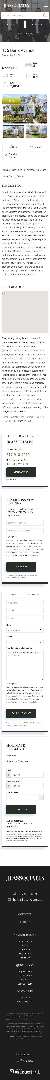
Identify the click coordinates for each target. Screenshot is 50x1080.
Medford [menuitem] (25, 945)
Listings (14, 417)
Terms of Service (18, 725)
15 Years (24, 762)
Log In (20, 1001)
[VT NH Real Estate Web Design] (25, 1071)
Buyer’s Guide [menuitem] (25, 971)
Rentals (37, 24)
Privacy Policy (33, 555)
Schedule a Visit (34, 594)
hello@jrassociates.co (27, 899)
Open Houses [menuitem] (25, 957)
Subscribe (21, 566)
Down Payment (13, 781)
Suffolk (30, 417)
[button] (45, 15)
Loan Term (11, 755)
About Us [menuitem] (25, 979)
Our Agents (11, 479)
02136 (8, 421)
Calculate (21, 809)
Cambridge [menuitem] (25, 949)
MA (22, 417)
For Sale (12, 24)
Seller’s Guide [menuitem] (25, 975)
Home (5, 417)
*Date (8, 625)
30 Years (13, 762)
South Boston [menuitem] (25, 941)
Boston (40, 417)
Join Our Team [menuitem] (25, 983)
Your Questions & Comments (19, 648)
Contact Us (21, 472)
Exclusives (25, 33)
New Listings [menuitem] (25, 953)
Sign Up (29, 1001)
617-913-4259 (18, 455)
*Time (9, 637)
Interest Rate (12, 792)
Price (8, 770)
